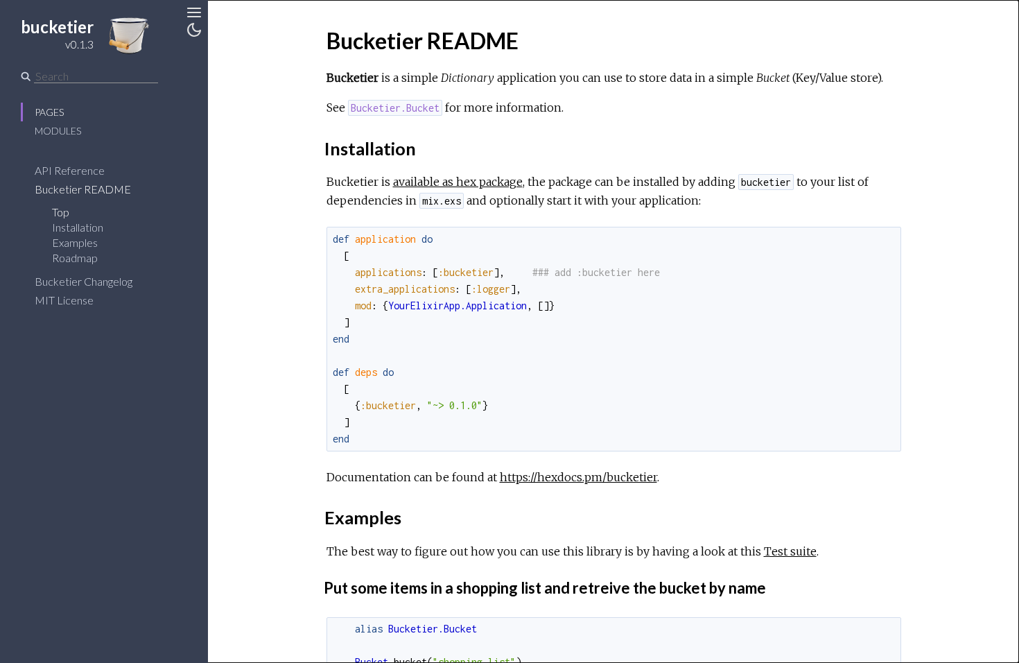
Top (60, 211)
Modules (58, 131)
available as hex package (458, 182)
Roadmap (75, 257)
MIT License (64, 300)
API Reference (70, 170)
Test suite (790, 551)
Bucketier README (83, 189)
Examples (75, 242)
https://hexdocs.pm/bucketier (578, 477)
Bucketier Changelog (83, 281)
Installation (77, 227)
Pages (49, 112)
